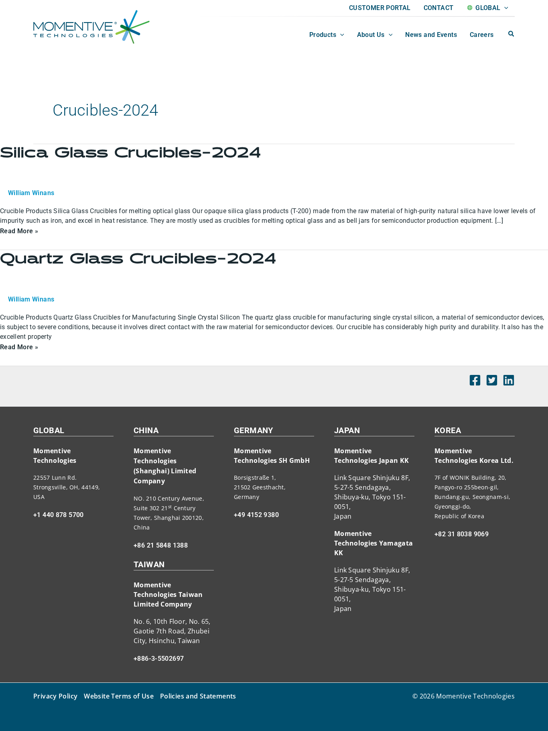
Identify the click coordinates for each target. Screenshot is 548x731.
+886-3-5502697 (159, 658)
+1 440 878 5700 (58, 515)
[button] (504, 8)
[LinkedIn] (509, 380)
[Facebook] (475, 380)
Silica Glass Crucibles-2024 (130, 153)
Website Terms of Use (119, 696)
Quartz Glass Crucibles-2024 (138, 259)
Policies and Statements (198, 696)
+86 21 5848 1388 (161, 545)
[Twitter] (492, 380)
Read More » (19, 230)
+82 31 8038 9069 (461, 534)
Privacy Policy (55, 696)
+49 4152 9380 (256, 515)
